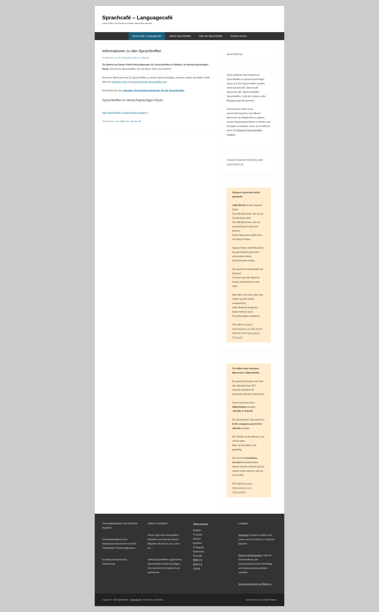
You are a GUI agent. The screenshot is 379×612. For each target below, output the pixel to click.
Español (197, 543)
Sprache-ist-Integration (250, 555)
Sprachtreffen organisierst (167, 559)
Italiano (197, 539)
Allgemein (124, 121)
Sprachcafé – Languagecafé (137, 18)
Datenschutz (108, 564)
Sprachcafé (136, 121)
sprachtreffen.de (235, 164)
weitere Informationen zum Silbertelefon (242, 487)
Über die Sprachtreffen (211, 36)
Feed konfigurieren (125, 548)
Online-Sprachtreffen (180, 36)
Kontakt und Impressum (114, 559)
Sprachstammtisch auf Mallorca (254, 584)
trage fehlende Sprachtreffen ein (149, 82)
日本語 (196, 568)
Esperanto (198, 551)
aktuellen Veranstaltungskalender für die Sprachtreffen (153, 90)
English (197, 530)
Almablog (243, 535)
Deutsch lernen (239, 36)
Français (197, 534)
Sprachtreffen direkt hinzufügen (164, 564)
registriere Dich (119, 82)
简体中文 (198, 564)
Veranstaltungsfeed (112, 539)
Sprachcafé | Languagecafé (146, 36)
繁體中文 (198, 560)
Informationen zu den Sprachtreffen (131, 51)
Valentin (145, 58)
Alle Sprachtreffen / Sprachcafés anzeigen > (125, 112)
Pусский (197, 556)
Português (198, 547)
